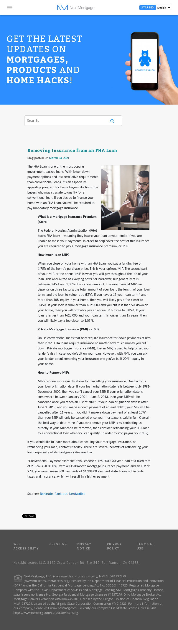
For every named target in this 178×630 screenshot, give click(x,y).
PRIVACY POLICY (114, 546)
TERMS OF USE (146, 546)
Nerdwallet (77, 494)
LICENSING (57, 544)
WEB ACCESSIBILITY (26, 546)
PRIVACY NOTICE (84, 546)
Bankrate (46, 494)
